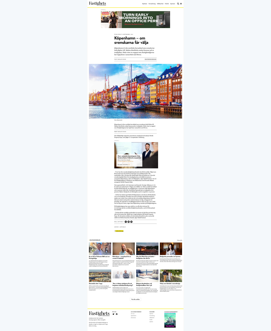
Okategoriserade (150, 59)
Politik (167, 4)
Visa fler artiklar (135, 299)
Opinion (172, 4)
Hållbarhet (160, 4)
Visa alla (179, 240)
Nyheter (144, 4)
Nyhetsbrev (133, 315)
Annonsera (133, 317)
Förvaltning (152, 4)
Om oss (132, 313)
